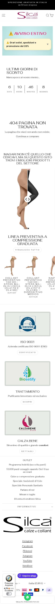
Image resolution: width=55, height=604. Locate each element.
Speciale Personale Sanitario (27, 485)
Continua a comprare (27, 136)
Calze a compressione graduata (27, 476)
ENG (43, 346)
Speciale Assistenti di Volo (27, 481)
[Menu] (13, 575)
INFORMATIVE (26, 507)
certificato (27, 352)
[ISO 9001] (27, 324)
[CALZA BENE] (27, 423)
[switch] (9, 593)
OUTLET (27, 460)
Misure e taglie (27, 494)
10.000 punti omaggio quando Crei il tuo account (27, 470)
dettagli (27, 451)
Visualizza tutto (27, 250)
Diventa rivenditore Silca (27, 499)
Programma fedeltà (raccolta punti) (27, 464)
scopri (27, 402)
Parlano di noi (27, 490)
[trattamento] (27, 373)
